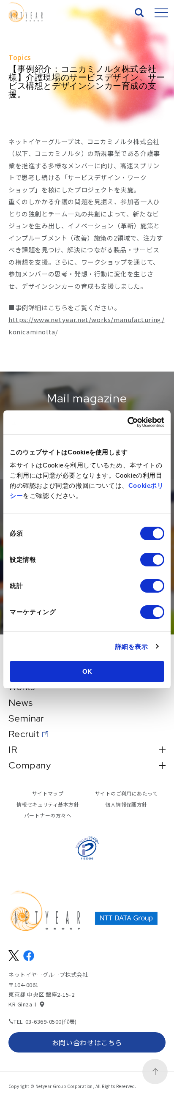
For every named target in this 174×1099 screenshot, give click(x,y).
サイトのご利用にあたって (126, 793)
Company (29, 765)
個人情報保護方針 (126, 804)
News (20, 703)
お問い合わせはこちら (87, 1042)
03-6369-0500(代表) (51, 1021)
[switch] (152, 559)
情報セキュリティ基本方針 (47, 804)
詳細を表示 (131, 646)
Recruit (24, 734)
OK (87, 671)
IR (12, 750)
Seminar (26, 718)
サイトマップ (48, 793)
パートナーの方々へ (47, 815)
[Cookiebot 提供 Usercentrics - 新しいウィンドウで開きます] (127, 422)
